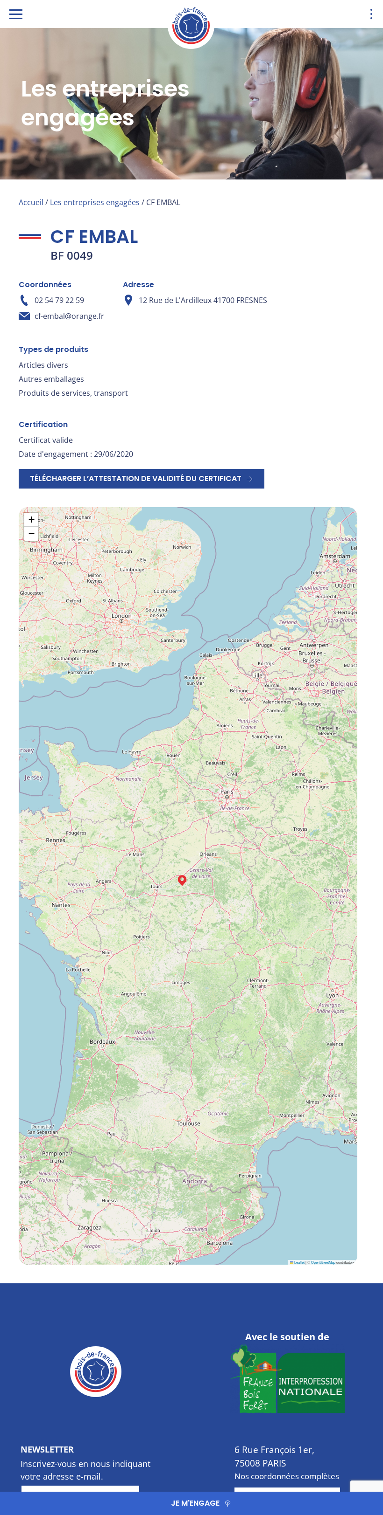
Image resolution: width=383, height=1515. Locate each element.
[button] (182, 880)
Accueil (31, 202)
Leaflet (299, 1262)
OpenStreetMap (323, 1262)
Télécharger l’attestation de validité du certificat (135, 478)
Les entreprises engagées (95, 202)
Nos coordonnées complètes (286, 1476)
